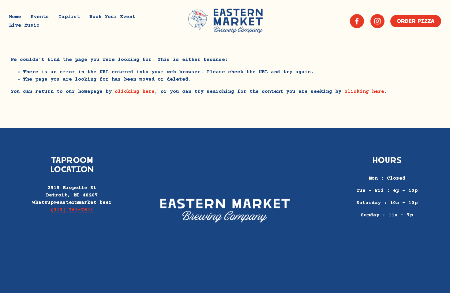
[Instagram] (377, 21)
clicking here (135, 91)
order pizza (415, 21)
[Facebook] (357, 21)
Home (15, 17)
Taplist (69, 17)
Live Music (24, 25)
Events (40, 17)
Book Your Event (112, 17)
